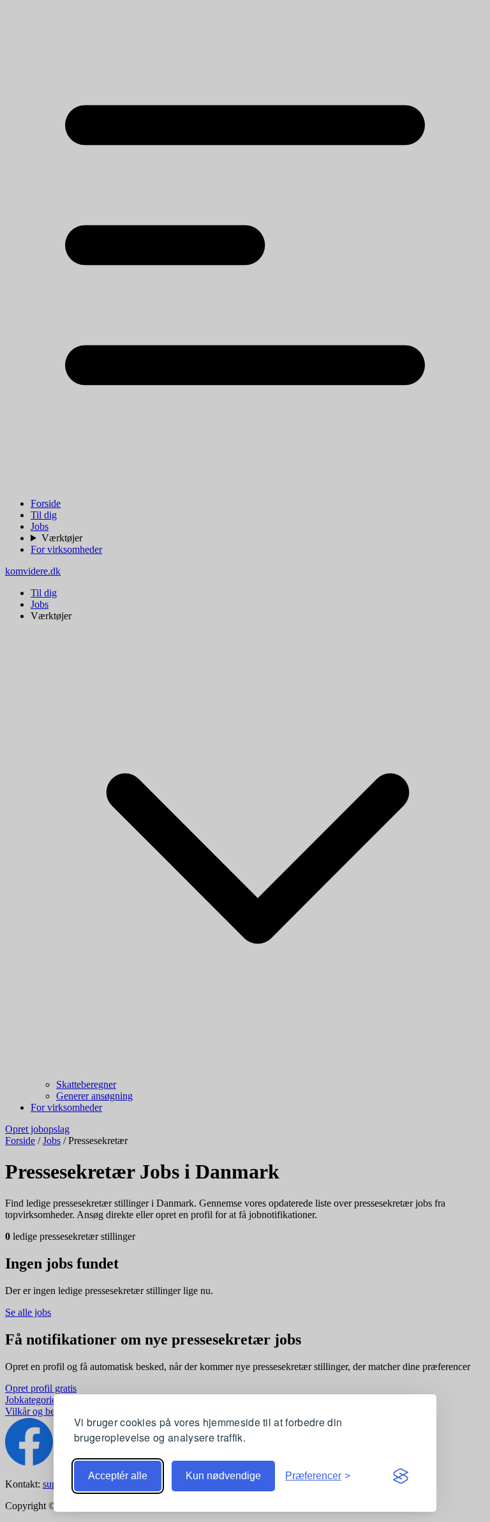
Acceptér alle (117, 1475)
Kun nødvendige (223, 1475)
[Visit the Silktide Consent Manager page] (400, 1476)
